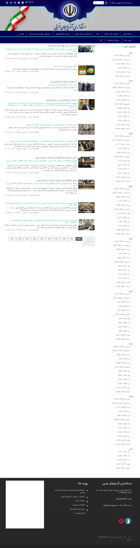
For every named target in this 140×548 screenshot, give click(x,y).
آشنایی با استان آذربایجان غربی (73, 497)
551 (56, 239)
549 (71, 239)
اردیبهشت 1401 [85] (121, 245)
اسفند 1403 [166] (122, 181)
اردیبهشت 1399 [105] (121, 351)
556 (19, 239)
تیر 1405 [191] (124, 68)
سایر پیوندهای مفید (77, 509)
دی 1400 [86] (124, 331)
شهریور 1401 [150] (122, 262)
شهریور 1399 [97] (122, 367)
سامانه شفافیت (113, 40)
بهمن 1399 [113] (123, 388)
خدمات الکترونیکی (63, 34)
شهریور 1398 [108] (122, 420)
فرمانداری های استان (83, 34)
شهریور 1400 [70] (122, 314)
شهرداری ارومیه (79, 505)
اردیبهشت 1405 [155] (121, 60)
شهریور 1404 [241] (122, 104)
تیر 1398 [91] (124, 411)
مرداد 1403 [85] (123, 153)
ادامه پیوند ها (80, 513)
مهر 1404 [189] (123, 108)
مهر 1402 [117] (123, 213)
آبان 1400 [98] (124, 323)
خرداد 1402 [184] (123, 197)
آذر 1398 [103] (124, 432)
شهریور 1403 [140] (122, 157)
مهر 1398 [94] (124, 424)
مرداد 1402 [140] (123, 205)
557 (12, 239)
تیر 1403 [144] (124, 148)
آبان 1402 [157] (123, 217)
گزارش (21, 34)
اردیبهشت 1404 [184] (121, 88)
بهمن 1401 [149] (123, 282)
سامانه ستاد (80, 501)
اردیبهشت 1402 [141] (121, 193)
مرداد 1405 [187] (123, 72)
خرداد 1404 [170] (123, 92)
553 (42, 239)
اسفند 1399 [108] (122, 392)
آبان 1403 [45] (124, 165)
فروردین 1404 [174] (122, 83)
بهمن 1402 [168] (123, 230)
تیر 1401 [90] (124, 254)
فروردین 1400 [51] (122, 294)
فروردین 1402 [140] (122, 189)
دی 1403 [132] (124, 173)
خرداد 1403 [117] (123, 144)
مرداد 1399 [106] (123, 363)
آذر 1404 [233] (124, 116)
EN (101, 40)
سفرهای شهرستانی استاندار (40, 34)
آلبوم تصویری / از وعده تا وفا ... (64, 66)
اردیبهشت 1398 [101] (121, 403)
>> (86, 243)
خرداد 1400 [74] (123, 302)
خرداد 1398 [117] (123, 407)
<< (91, 239)
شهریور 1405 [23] (122, 76)
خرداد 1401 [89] (123, 249)
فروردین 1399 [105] (122, 346)
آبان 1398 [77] (124, 428)
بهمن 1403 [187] (123, 177)
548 (79, 239)
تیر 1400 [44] (124, 306)
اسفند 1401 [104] (122, 286)
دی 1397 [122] (124, 460)
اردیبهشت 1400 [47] (121, 298)
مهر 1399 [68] (124, 371)
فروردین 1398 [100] (122, 399)
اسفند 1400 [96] (123, 339)
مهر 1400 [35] (124, 319)
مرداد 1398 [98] (123, 416)
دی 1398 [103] (124, 436)
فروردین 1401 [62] (122, 241)
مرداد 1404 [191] (123, 100)
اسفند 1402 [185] (122, 234)
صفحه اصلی (127, 34)
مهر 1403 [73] (124, 161)
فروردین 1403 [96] (122, 136)
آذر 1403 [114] (124, 169)
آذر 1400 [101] (124, 327)
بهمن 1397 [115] (123, 464)
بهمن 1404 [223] (123, 125)
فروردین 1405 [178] (122, 55)
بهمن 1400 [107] (123, 335)
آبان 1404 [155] (123, 112)
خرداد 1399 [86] (123, 355)
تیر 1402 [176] (124, 201)
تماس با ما (128, 40)
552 (49, 239)
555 (27, 239)
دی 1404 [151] (124, 121)
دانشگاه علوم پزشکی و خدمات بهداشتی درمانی (69, 491)
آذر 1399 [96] (124, 379)
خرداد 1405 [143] (123, 64)
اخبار (97, 34)
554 (34, 239)
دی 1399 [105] (124, 384)
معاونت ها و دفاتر (111, 34)
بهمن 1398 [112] (123, 440)
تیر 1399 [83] (124, 359)
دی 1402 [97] (124, 226)
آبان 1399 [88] (124, 375)
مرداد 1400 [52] (123, 310)
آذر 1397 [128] (124, 456)
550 (64, 239)
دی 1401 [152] (124, 278)
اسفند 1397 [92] (123, 468)
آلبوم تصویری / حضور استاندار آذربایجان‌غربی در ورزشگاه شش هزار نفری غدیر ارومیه (43, 141)
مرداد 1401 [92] (123, 258)
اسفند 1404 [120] (122, 129)
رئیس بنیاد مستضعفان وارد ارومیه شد (62, 85)
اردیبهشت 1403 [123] (121, 140)
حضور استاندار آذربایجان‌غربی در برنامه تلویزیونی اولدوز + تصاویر (51, 125)
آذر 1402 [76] (124, 222)
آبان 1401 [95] (124, 270)
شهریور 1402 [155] (122, 209)
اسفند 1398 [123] (122, 444)
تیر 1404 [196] (124, 96)
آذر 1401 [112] (124, 274)
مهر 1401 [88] (124, 266)
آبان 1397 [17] (124, 452)
